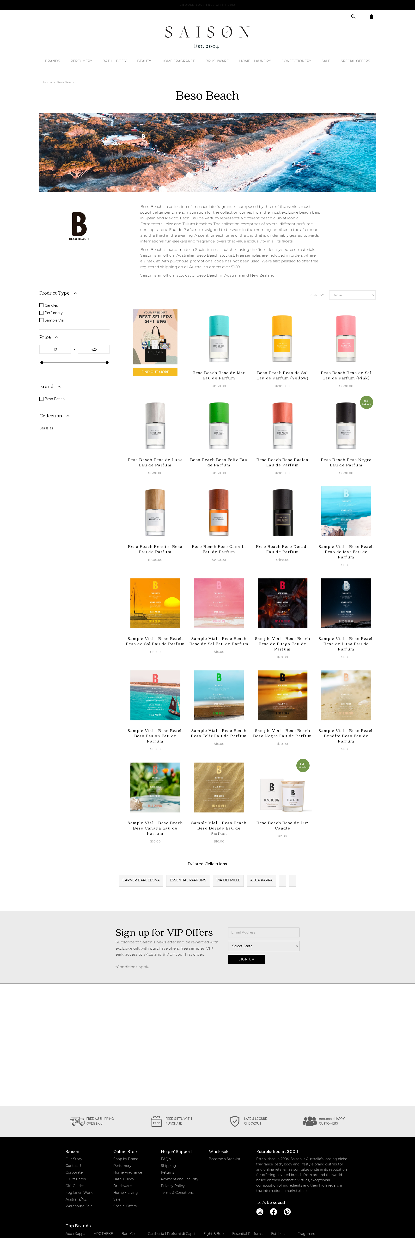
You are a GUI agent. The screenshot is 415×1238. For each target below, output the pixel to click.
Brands (52, 61)
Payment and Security (179, 1179)
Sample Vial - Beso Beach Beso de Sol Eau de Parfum (155, 641)
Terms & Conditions (177, 1192)
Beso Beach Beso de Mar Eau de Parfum (219, 375)
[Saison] (207, 37)
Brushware (217, 61)
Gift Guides (75, 1186)
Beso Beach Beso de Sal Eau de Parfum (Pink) (346, 375)
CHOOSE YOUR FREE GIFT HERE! (207, 5)
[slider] (41, 362)
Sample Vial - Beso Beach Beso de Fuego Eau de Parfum (282, 643)
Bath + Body (115, 61)
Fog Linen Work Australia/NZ (79, 1195)
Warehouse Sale (79, 1206)
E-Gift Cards (76, 1179)
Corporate (74, 1172)
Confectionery (296, 61)
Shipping (168, 1166)
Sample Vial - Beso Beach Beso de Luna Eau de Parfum (346, 643)
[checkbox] (75, 305)
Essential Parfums (188, 880)
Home (48, 82)
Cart (371, 16)
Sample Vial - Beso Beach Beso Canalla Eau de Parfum (155, 828)
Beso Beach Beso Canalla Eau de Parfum (219, 549)
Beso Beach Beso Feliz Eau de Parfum (219, 462)
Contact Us (75, 1166)
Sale (326, 61)
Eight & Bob (213, 1234)
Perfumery (81, 61)
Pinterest (287, 1211)
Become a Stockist (224, 1159)
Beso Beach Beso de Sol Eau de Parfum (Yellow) (282, 375)
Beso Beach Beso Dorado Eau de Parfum (282, 549)
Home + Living (125, 1192)
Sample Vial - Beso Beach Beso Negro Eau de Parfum (282, 733)
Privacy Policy (173, 1186)
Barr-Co (128, 1234)
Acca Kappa (261, 880)
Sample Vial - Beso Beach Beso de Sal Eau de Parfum (218, 641)
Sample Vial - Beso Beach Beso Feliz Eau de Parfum (219, 733)
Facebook (273, 1211)
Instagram (259, 1211)
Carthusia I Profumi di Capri (171, 1234)
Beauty (144, 61)
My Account (362, 16)
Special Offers (355, 61)
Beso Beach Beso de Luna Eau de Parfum (155, 462)
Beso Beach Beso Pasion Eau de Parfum (282, 462)
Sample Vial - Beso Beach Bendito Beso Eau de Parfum (346, 735)
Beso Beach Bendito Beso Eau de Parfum (155, 549)
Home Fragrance (178, 61)
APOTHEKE (103, 1234)
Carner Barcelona (141, 880)
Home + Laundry (255, 61)
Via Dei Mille (228, 880)
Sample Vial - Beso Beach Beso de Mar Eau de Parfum (346, 551)
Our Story (74, 1159)
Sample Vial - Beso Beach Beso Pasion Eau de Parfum (155, 735)
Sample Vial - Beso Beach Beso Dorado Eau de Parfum (219, 828)
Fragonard (306, 1234)
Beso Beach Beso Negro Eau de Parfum (346, 462)
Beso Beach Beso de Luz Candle (282, 825)
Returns (167, 1172)
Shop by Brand (125, 1159)
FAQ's (166, 1159)
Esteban (278, 1234)
